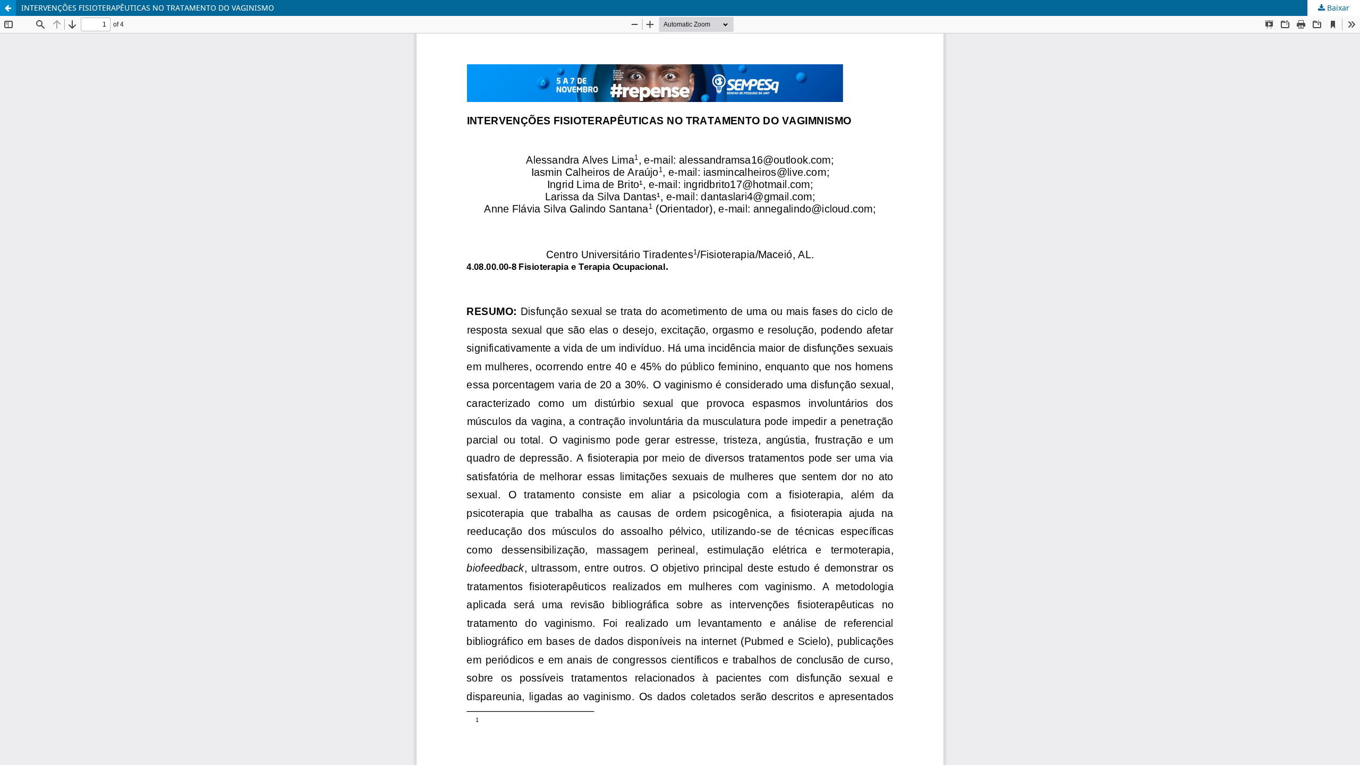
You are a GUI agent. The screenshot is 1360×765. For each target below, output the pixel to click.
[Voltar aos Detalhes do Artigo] (8, 8)
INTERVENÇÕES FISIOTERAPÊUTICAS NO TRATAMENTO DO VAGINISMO (147, 8)
